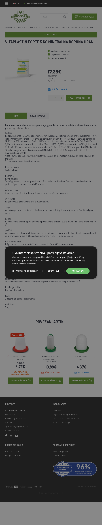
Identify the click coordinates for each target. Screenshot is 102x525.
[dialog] (51, 262)
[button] (25, 271)
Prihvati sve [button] (78, 271)
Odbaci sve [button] (53, 271)
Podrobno (32, 263)
